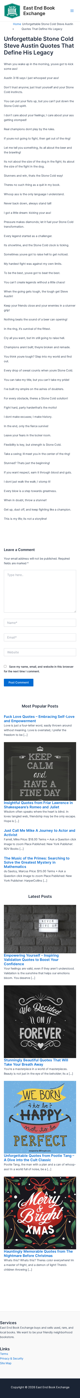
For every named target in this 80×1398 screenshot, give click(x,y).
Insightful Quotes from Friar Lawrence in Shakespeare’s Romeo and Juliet (38, 805)
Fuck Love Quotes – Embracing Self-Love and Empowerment (39, 718)
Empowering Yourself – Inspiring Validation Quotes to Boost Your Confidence (31, 959)
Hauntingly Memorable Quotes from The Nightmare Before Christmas (38, 1253)
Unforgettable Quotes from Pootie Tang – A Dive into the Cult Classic (39, 1157)
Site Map (5, 1363)
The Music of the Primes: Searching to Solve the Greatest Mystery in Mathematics (37, 862)
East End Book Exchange (39, 10)
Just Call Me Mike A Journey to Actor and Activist (39, 832)
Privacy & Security (11, 1358)
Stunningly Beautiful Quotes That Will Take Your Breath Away (36, 1062)
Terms (4, 1354)
